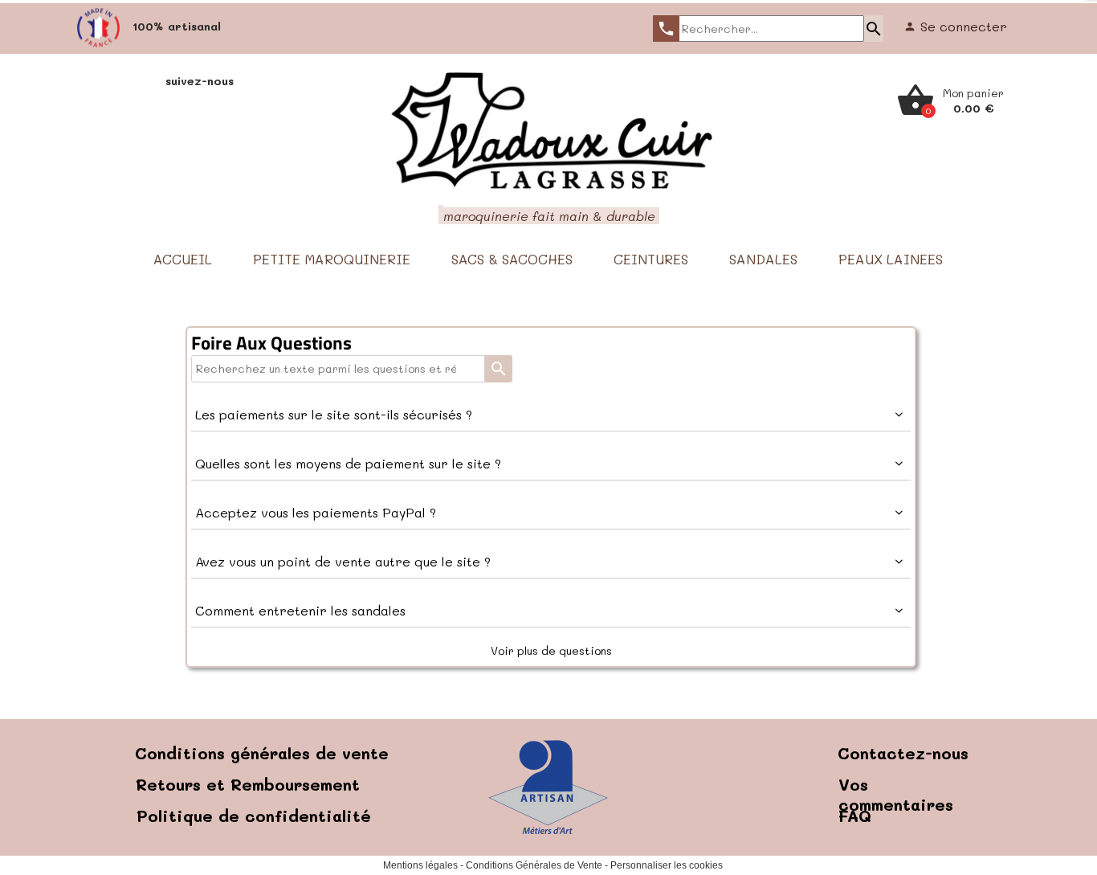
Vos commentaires (895, 794)
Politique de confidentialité (254, 815)
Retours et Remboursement (248, 784)
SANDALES (763, 259)
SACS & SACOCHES (512, 259)
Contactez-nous (903, 752)
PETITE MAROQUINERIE (331, 259)
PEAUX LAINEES (890, 259)
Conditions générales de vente (262, 752)
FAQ (854, 815)
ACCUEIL (182, 259)
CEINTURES (651, 259)
